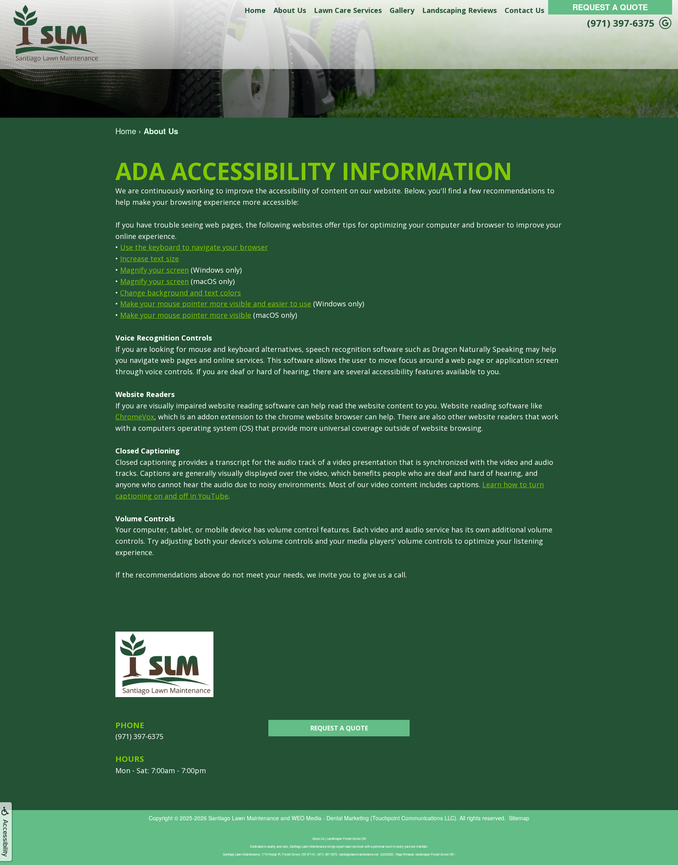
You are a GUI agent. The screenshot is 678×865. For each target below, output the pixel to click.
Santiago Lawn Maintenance (243, 818)
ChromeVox (134, 416)
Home (255, 10)
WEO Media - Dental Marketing (330, 818)
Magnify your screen (154, 270)
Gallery (402, 10)
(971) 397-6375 (620, 22)
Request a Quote (339, 728)
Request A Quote (610, 7)
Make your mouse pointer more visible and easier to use (215, 303)
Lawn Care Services (348, 10)
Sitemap (519, 818)
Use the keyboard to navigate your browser (194, 247)
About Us (289, 10)
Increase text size (149, 258)
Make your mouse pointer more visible (185, 315)
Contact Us (524, 10)
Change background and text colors (180, 292)
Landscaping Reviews (459, 10)
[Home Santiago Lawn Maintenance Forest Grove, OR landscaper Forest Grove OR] (55, 33)
